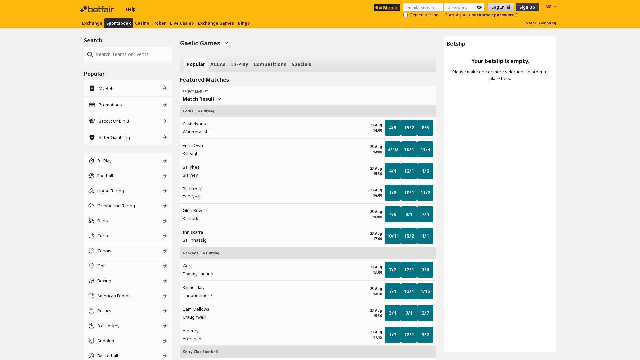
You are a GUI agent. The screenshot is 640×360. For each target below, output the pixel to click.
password (505, 15)
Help (131, 9)
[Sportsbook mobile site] (387, 7)
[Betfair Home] (97, 9)
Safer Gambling (541, 22)
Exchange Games (216, 23)
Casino (142, 23)
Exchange (92, 23)
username (480, 15)
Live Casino (182, 23)
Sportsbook (118, 23)
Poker (159, 23)
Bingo (244, 23)
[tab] (196, 65)
